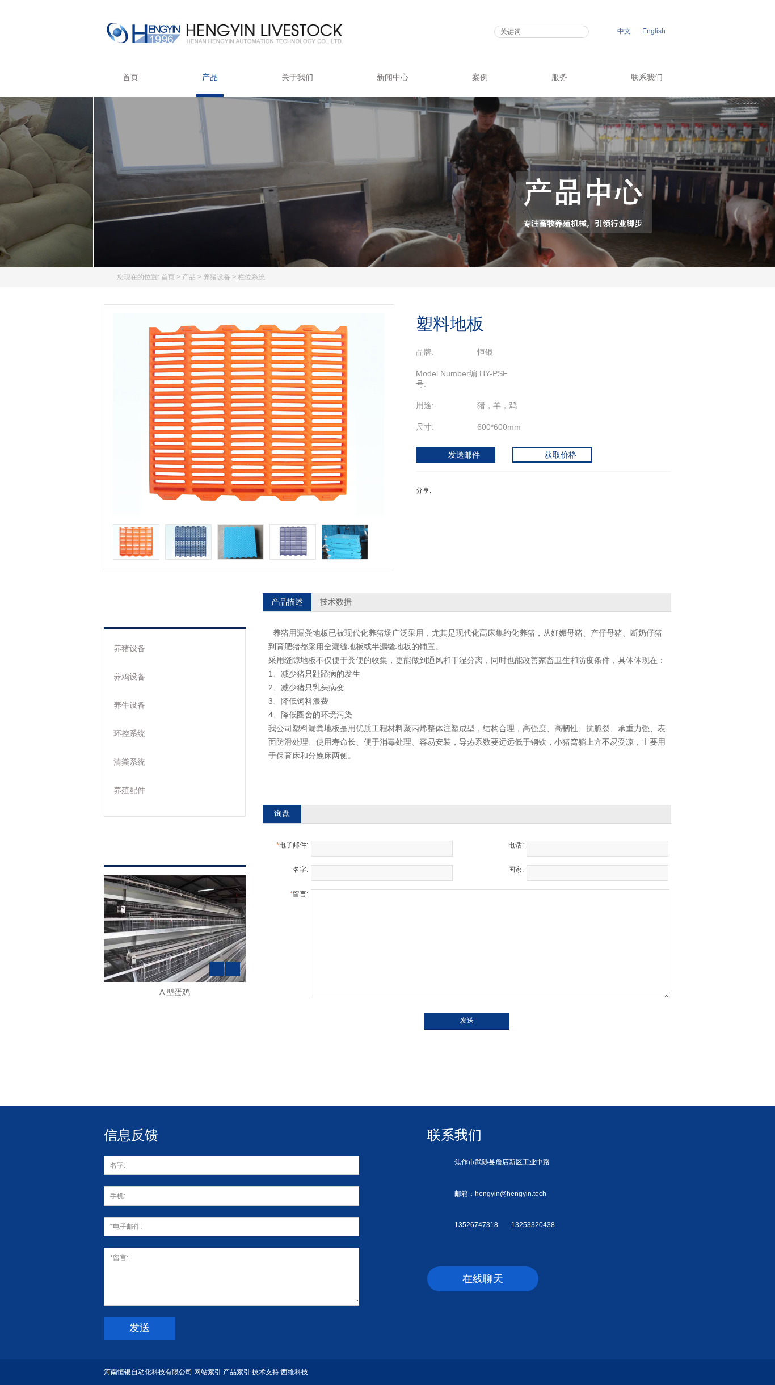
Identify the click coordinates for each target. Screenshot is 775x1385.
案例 (480, 77)
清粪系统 (129, 761)
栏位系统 (251, 277)
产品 (210, 77)
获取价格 (560, 454)
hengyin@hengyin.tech (510, 1194)
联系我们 (647, 77)
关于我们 (297, 77)
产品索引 (236, 1372)
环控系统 (129, 733)
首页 (130, 77)
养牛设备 (129, 705)
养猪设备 (216, 277)
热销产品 (145, 847)
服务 (559, 77)
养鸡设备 (129, 676)
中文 (624, 31)
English (654, 31)
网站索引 (207, 1372)
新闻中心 (392, 77)
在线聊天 (482, 1279)
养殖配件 (129, 790)
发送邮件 (464, 454)
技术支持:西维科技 (280, 1372)
